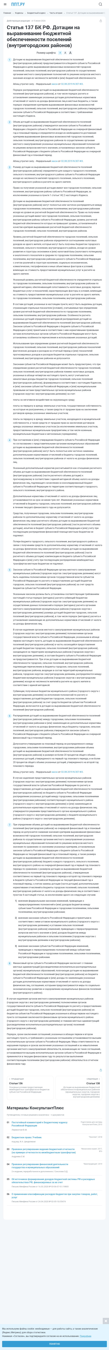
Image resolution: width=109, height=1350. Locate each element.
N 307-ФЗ (78, 84)
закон (54, 84)
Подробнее (85, 1336)
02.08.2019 (67, 84)
